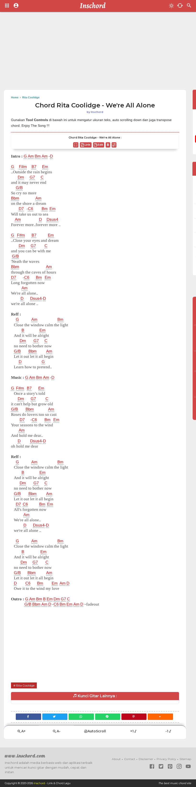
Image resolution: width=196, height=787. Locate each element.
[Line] (107, 716)
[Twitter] (54, 716)
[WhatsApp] (81, 716)
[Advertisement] (98, 52)
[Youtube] (188, 766)
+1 (132, 731)
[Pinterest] (134, 716)
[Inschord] (94, 6)
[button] (160, 716)
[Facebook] (28, 716)
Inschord (39, 783)
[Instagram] (179, 766)
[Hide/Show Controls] (114, 145)
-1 (166, 731)
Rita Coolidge (25, 685)
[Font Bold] (108, 145)
